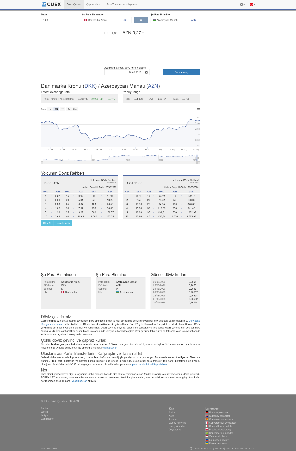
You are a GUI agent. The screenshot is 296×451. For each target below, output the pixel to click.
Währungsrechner (218, 412)
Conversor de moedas (220, 433)
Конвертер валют (218, 439)
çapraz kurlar (109, 347)
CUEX (44, 401)
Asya (171, 415)
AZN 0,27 (132, 32)
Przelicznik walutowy (219, 429)
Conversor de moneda (220, 419)
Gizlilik (44, 411)
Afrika (172, 412)
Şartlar (44, 408)
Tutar (44, 14)
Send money (182, 72)
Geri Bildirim (47, 418)
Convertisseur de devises (222, 422)
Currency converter (219, 415)
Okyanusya (175, 429)
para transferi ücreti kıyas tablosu (150, 364)
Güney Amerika (177, 422)
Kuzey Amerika (177, 426)
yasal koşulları (79, 380)
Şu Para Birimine (160, 14)
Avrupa (173, 419)
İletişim (44, 415)
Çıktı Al (47, 223)
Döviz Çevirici (58, 401)
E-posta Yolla (63, 223)
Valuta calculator (217, 436)
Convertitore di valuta (220, 426)
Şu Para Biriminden (93, 14)
